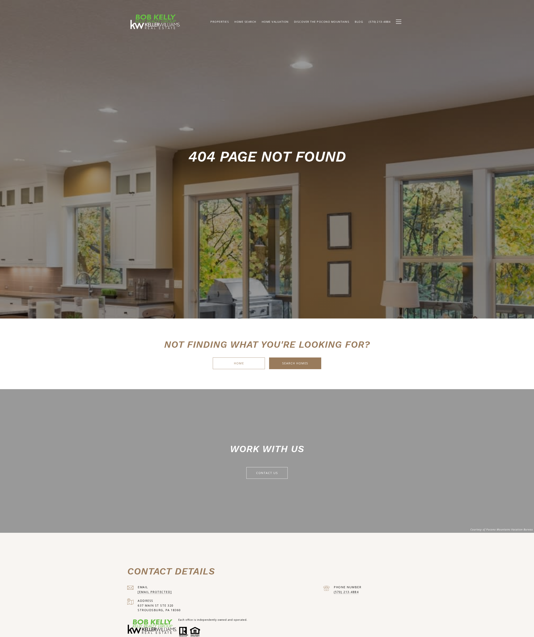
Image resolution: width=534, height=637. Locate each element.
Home (239, 363)
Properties (219, 22)
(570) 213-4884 (346, 592)
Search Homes (295, 363)
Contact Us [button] (267, 473)
